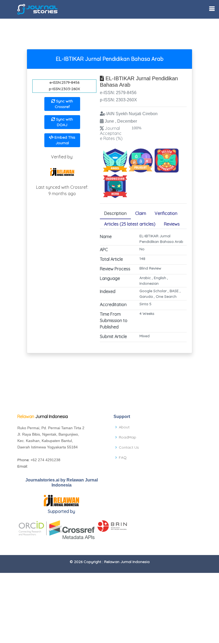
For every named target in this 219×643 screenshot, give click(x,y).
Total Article (111, 259)
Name (106, 236)
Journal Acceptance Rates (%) (111, 133)
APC (104, 249)
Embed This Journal (64, 140)
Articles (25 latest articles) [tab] (129, 224)
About (124, 427)
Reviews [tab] (172, 224)
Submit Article (113, 336)
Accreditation (113, 304)
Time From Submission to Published (113, 320)
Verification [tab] (166, 213)
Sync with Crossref (64, 104)
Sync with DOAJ (64, 122)
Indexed (107, 291)
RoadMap (127, 437)
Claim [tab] (140, 213)
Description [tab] (115, 213)
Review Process (115, 268)
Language (110, 278)
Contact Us (129, 447)
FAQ (123, 457)
